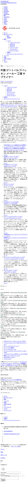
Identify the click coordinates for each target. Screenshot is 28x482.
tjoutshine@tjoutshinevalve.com (8, 2)
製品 (5, 39)
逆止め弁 (12, 45)
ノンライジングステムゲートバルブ (14, 258)
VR (5, 60)
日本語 (5, 7)
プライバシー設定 (16, 446)
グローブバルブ (14, 50)
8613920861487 (5, 1)
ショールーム (9, 81)
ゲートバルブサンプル (10, 349)
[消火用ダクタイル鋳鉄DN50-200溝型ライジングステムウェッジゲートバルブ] (15, 146)
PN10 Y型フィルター (9, 357)
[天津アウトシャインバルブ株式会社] (11, 30)
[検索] (23, 66)
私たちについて (8, 34)
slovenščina (6, 17)
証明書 (9, 37)
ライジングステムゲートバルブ (12, 218)
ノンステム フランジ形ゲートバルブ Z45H (15, 354)
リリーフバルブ (19, 104)
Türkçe (5, 24)
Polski (5, 19)
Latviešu (6, 10)
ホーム (5, 32)
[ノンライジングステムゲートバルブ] (14, 257)
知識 (5, 57)
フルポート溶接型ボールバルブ (9, 365)
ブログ (5, 61)
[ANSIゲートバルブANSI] (11, 202)
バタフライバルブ (15, 42)
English (5, 8)
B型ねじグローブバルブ (7, 104)
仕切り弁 (12, 44)
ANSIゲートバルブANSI (10, 203)
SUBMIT (3, 480)
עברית (5, 18)
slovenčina (6, 11)
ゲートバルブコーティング (11, 346)
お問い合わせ (7, 58)
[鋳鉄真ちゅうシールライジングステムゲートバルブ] (15, 236)
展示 (8, 36)
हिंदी (5, 15)
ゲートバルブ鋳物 (9, 347)
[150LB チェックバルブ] (11, 164)
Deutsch (6, 12)
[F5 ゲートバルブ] (9, 184)
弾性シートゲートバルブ (10, 158)
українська (6, 14)
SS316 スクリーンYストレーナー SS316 (15, 341)
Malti (5, 22)
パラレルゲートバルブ (10, 271)
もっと (5, 154)
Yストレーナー (14, 47)
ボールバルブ (13, 49)
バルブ (9, 41)
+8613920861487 (8, 431)
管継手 (9, 52)
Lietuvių (6, 21)
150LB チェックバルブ (10, 166)
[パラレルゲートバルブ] (10, 270)
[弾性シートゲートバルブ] (11, 156)
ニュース (6, 55)
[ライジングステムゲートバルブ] (13, 216)
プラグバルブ (7, 359)
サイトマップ (7, 410)
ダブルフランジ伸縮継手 (19, 363)
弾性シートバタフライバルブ (12, 355)
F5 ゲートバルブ (8, 185)
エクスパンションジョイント (15, 54)
